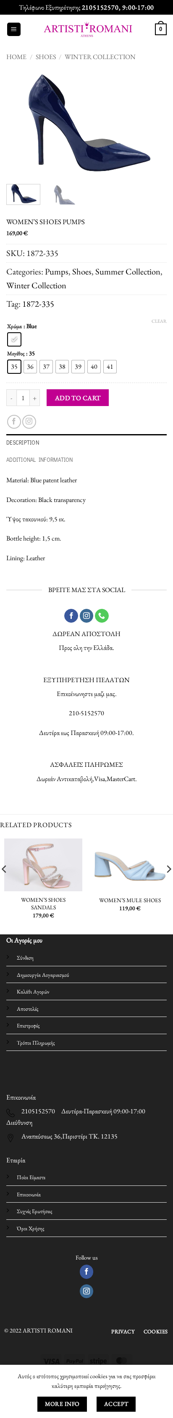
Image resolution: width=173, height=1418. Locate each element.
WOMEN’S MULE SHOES (130, 900)
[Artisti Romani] (88, 29)
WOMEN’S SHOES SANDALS (43, 903)
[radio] (14, 339)
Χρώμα (14, 326)
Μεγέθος (15, 354)
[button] (14, 29)
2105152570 (100, 7)
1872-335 (38, 303)
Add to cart (78, 397)
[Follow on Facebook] (14, 422)
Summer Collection (127, 271)
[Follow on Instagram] (29, 422)
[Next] (152, 124)
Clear (159, 321)
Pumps (56, 271)
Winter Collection (100, 56)
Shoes (46, 56)
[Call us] (102, 616)
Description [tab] (22, 442)
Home (16, 56)
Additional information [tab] (39, 459)
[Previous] (20, 124)
